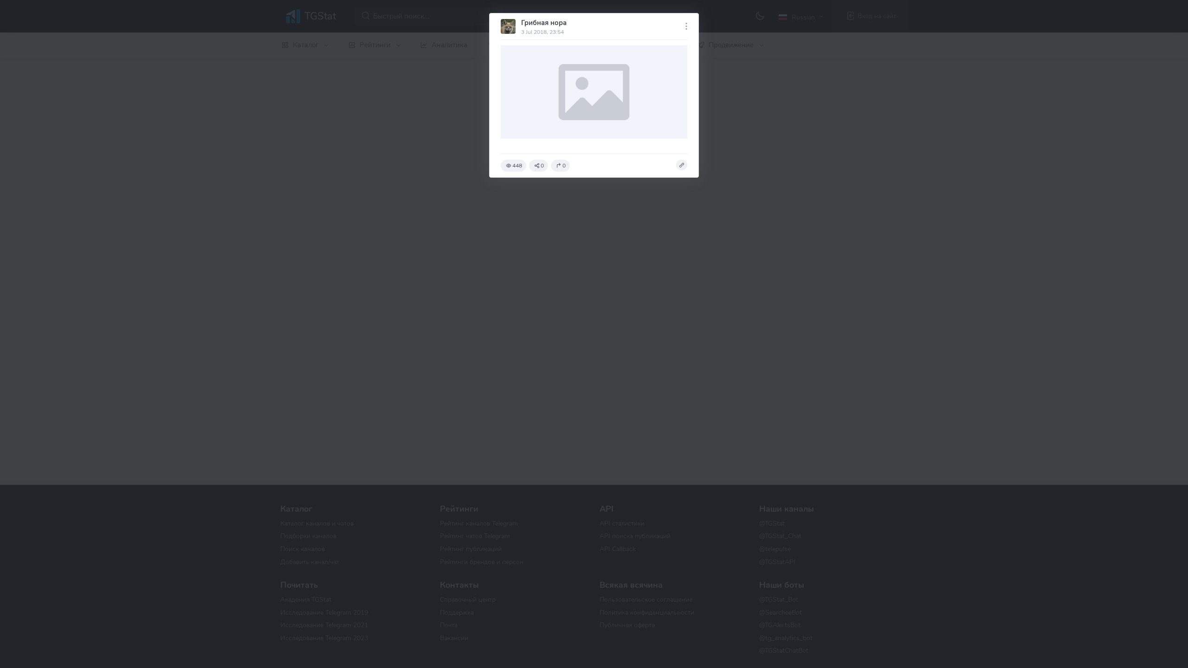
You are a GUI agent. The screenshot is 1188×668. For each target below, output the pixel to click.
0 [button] (542, 165)
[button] (681, 165)
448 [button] (517, 165)
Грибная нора (544, 22)
